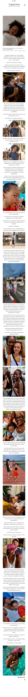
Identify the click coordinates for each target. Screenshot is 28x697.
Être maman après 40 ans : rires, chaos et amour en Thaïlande (13, 49)
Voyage (23, 50)
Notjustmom (7, 50)
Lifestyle (19, 50)
